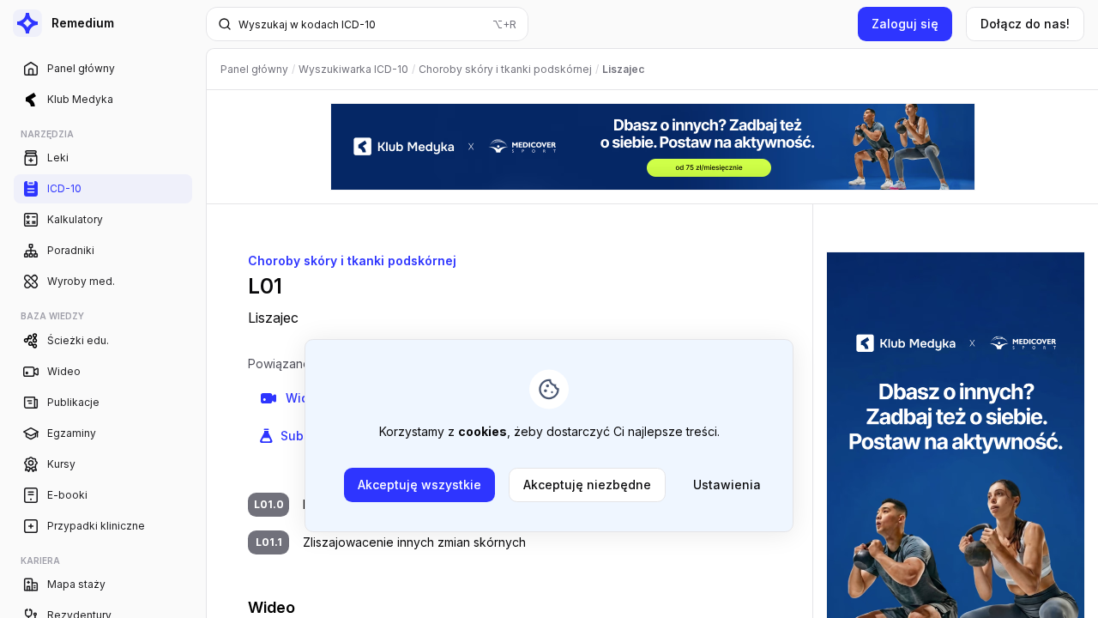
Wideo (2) (315, 398)
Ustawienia (727, 484)
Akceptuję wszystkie (419, 484)
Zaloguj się (905, 23)
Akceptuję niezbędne (587, 484)
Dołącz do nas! (1025, 23)
